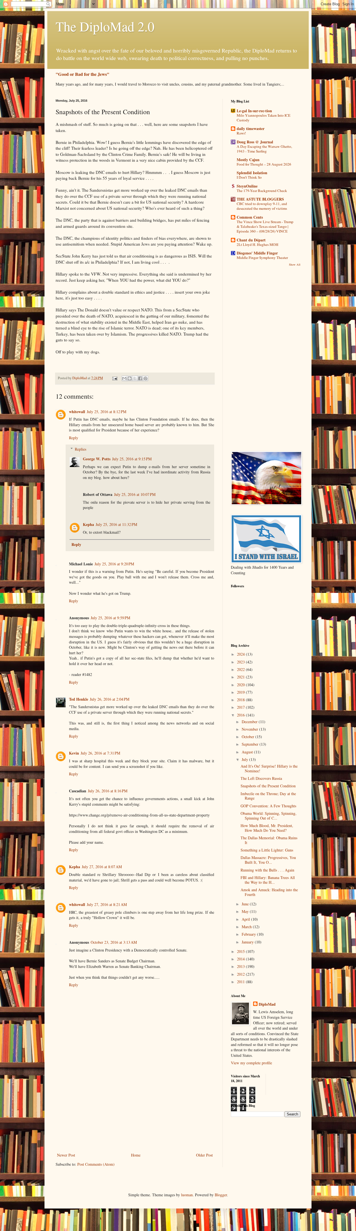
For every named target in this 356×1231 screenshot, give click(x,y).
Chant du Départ (251, 240)
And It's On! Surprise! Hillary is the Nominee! (269, 768)
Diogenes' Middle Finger (257, 253)
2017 (241, 707)
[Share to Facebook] (140, 378)
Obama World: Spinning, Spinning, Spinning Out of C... (268, 816)
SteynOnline (247, 186)
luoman (187, 1194)
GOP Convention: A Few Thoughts (268, 805)
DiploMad (267, 1004)
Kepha (88, 524)
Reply (73, 437)
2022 (241, 669)
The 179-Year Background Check (262, 190)
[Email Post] (114, 378)
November (250, 729)
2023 (241, 662)
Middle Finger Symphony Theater (262, 257)
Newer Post (66, 1155)
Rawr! (241, 133)
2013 (241, 966)
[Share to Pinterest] (145, 378)
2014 (241, 959)
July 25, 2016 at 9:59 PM (110, 617)
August (248, 752)
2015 (241, 951)
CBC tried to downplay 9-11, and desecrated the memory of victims (262, 206)
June (246, 904)
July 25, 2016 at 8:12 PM (106, 411)
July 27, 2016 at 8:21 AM (107, 904)
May (246, 911)
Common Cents (250, 217)
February (249, 934)
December (250, 721)
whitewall (77, 412)
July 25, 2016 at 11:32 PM (116, 524)
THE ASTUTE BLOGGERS (260, 199)
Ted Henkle (78, 699)
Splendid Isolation (252, 173)
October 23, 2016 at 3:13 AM (114, 942)
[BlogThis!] (129, 378)
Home (135, 1155)
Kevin (74, 753)
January (248, 942)
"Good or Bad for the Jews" (82, 74)
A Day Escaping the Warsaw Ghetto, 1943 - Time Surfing (264, 149)
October (248, 736)
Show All (294, 264)
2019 (241, 692)
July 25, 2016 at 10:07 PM (134, 494)
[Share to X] (135, 378)
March (247, 926)
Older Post (204, 1155)
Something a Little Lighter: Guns (267, 850)
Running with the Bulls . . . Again (267, 870)
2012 (241, 974)
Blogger (221, 1194)
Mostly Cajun (248, 160)
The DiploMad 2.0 (105, 26)
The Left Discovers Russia (261, 778)
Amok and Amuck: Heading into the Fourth (269, 892)
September (250, 744)
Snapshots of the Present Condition (268, 785)
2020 (241, 684)
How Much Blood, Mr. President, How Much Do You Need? (267, 828)
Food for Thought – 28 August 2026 (264, 164)
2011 (241, 981)
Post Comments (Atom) (96, 1164)
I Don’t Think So (249, 177)
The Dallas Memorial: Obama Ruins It (269, 840)
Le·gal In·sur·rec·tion (254, 111)
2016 (241, 715)
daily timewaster (250, 128)
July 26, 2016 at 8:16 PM (107, 790)
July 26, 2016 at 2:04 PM (109, 699)
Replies (80, 449)
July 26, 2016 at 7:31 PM (100, 753)
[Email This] (124, 378)
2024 (241, 654)
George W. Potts (96, 459)
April (246, 919)
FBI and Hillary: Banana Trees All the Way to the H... (268, 880)
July (245, 759)
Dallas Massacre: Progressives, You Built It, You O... (268, 860)
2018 (241, 699)
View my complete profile (251, 1062)
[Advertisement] (135, 1110)
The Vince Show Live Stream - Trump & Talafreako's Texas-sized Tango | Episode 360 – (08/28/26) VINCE (265, 226)
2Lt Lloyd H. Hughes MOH (257, 244)
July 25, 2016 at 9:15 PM (132, 458)
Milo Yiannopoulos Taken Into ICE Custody (263, 118)
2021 (241, 677)
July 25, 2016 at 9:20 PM (114, 563)
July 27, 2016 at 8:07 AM (102, 866)
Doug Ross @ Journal (255, 142)
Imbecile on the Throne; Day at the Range (268, 796)
